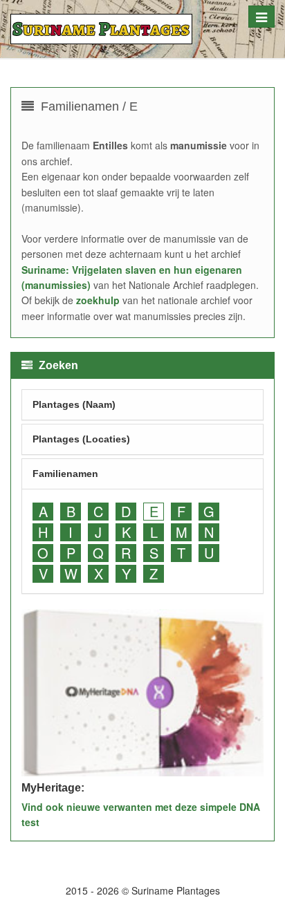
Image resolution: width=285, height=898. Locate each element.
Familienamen (65, 473)
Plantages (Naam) (74, 404)
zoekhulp (98, 300)
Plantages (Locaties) (81, 439)
